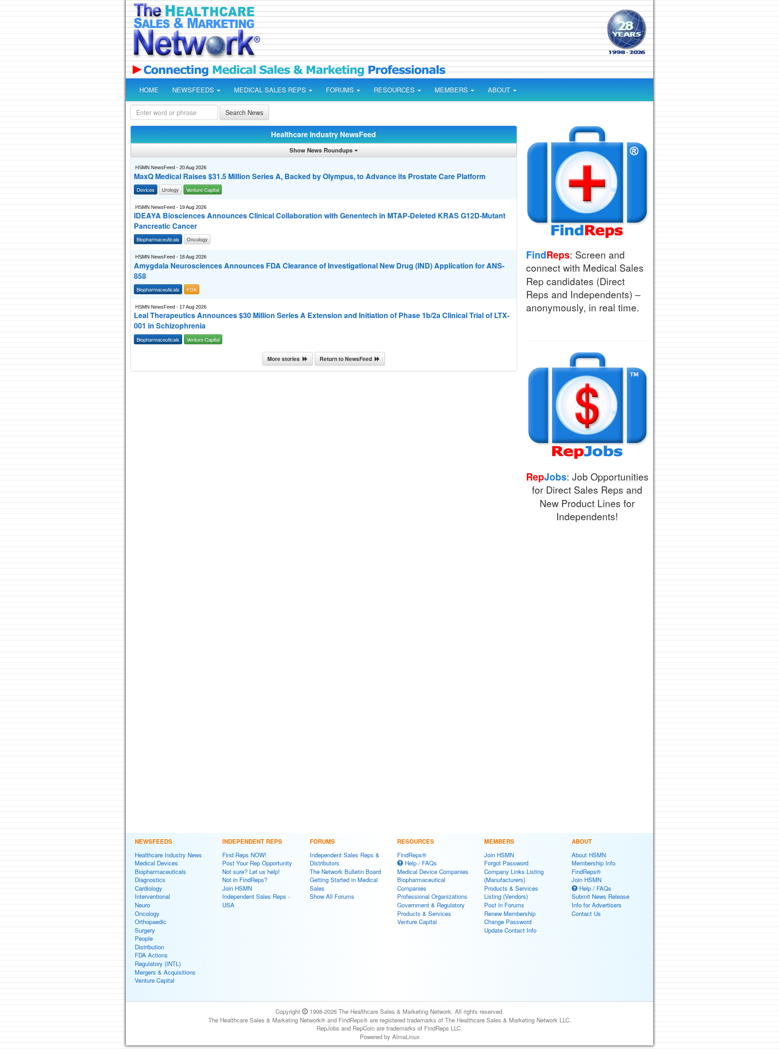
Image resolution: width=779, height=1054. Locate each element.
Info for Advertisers (597, 905)
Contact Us (586, 913)
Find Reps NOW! (244, 855)
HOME (149, 89)
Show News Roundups (321, 150)
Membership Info (593, 863)
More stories (284, 359)
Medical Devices (156, 863)
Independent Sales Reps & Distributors (345, 859)
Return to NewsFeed (347, 359)
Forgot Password (506, 863)
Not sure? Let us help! (251, 871)
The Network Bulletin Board (345, 871)
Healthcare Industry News (168, 855)
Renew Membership (510, 913)
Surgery (145, 930)
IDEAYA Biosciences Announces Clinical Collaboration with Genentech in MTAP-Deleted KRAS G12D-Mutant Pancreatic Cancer (319, 221)
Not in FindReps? (244, 879)
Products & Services (424, 913)
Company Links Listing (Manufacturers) (514, 875)
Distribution (149, 947)
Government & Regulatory (431, 905)
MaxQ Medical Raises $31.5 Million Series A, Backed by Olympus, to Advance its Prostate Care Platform (310, 176)
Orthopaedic (150, 921)
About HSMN (589, 855)
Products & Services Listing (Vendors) (511, 892)
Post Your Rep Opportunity (257, 863)
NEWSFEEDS (194, 89)
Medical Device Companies (432, 871)
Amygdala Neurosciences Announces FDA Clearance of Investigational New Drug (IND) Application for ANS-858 (319, 271)
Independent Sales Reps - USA (256, 900)
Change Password (508, 921)
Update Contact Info (510, 930)
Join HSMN (237, 888)
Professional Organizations (432, 896)
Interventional (152, 896)
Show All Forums (332, 896)
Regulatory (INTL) (158, 963)
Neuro (142, 905)
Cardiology (148, 888)
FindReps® (411, 855)
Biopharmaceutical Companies (421, 883)
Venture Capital (154, 980)
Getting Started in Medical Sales (344, 883)
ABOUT (500, 89)
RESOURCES (395, 89)
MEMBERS (452, 89)
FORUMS (341, 89)
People (144, 938)
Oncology (147, 913)
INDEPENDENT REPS (252, 841)
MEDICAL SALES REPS (271, 89)
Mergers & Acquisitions (165, 972)
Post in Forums (504, 905)
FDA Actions (151, 955)
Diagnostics (150, 879)
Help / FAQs (420, 863)
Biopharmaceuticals (160, 871)
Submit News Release (600, 896)
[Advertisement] (433, 33)
